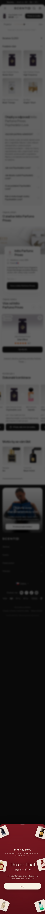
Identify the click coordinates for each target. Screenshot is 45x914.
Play (22, 886)
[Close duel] (41, 828)
